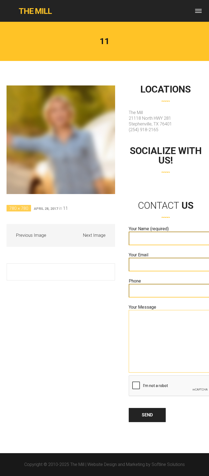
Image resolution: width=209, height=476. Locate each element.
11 (65, 208)
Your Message (142, 307)
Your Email (138, 254)
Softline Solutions (168, 464)
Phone (135, 281)
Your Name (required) (149, 228)
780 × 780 (18, 208)
